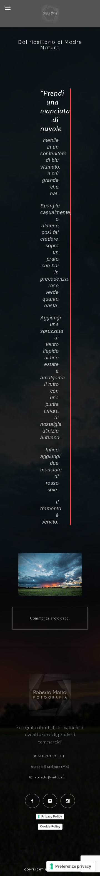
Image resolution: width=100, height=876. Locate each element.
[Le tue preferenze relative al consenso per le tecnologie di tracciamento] (71, 866)
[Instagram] (68, 801)
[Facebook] (32, 801)
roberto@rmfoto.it (50, 777)
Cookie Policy (50, 826)
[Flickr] (50, 801)
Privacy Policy (51, 816)
